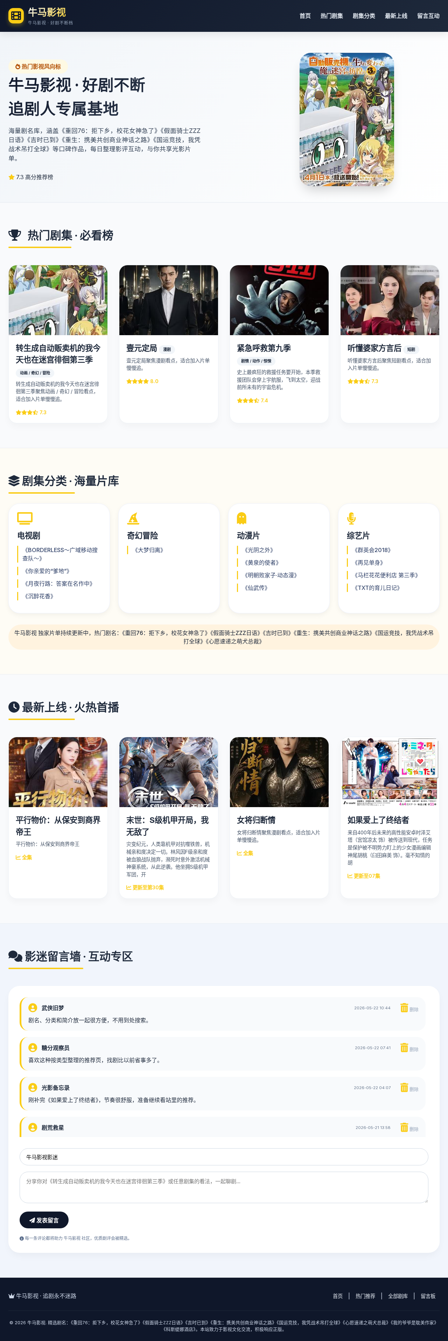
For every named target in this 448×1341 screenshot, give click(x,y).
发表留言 (47, 1220)
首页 (305, 15)
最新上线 (396, 15)
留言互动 (428, 15)
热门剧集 (332, 15)
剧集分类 (364, 15)
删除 (413, 1009)
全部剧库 (398, 1296)
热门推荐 (365, 1296)
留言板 (428, 1296)
